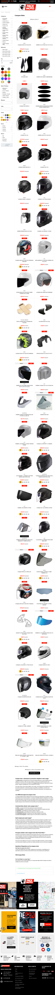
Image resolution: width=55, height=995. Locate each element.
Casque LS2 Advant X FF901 (44, 231)
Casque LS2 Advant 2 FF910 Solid (24, 664)
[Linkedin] (48, 949)
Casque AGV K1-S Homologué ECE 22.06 (44, 697)
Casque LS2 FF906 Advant (44, 199)
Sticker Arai (24, 76)
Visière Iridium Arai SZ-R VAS (24, 231)
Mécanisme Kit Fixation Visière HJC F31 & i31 (44, 261)
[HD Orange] (2, 117)
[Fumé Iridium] (8, 115)
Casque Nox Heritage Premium (44, 292)
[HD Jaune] (9, 115)
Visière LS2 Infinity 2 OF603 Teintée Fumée (24, 444)
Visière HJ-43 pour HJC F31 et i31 (44, 44)
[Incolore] (4, 117)
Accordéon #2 (21, 873)
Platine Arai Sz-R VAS (44, 321)
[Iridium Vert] (6, 120)
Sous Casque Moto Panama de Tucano (24, 322)
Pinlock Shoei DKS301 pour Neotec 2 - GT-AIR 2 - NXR (24, 756)
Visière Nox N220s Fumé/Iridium (44, 76)
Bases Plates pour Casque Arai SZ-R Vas (24, 633)
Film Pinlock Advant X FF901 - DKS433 (44, 604)
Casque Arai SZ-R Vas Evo (24, 44)
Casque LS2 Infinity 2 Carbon (44, 443)
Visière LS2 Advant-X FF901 (24, 507)
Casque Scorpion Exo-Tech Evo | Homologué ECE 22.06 (44, 476)
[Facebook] (42, 945)
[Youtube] (43, 949)
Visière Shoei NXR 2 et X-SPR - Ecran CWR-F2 (44, 727)
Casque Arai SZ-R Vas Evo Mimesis (24, 353)
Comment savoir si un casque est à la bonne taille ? (29, 868)
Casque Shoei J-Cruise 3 (24, 199)
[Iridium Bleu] (8, 117)
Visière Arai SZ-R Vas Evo (44, 135)
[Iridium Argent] (6, 117)
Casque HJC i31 (24, 135)
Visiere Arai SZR (44, 414)
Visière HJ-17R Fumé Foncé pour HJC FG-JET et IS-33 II (24, 386)
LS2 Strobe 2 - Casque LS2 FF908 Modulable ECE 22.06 (24, 476)
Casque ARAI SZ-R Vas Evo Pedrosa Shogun (24, 261)
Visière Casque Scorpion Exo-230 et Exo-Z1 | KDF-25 (24, 415)
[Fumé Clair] (4, 115)
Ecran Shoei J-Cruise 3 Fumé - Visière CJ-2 (44, 572)
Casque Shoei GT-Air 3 (44, 664)
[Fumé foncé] (6, 115)
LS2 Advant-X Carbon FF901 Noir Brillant (44, 540)
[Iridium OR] (2, 120)
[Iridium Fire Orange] (9, 117)
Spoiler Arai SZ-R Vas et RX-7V (44, 353)
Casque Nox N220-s (24, 106)
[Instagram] (47, 945)
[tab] (34, 868)
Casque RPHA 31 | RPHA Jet (24, 571)
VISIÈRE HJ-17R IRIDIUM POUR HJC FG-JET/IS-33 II (44, 633)
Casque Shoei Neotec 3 (24, 167)
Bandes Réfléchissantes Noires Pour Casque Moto (44, 107)
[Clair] (2, 115)
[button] (23, 905)
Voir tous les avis (4, 2)
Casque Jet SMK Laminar (24, 726)
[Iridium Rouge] (4, 120)
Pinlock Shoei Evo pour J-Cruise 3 (44, 755)
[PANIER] (50, 7)
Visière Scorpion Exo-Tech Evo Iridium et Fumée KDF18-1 (24, 540)
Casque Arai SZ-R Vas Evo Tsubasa (24, 603)
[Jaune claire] (9, 120)
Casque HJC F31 (44, 167)
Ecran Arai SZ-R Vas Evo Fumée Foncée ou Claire (24, 293)
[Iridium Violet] (8, 120)
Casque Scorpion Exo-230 (24, 696)
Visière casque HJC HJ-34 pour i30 (44, 385)
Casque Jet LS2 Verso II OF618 (44, 507)
